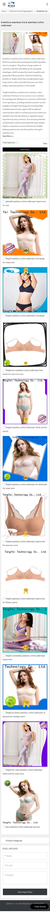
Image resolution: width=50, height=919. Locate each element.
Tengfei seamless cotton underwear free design (25, 315)
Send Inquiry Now (25, 892)
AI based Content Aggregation (21, 11)
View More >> (8, 136)
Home (4, 11)
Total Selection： (9, 142)
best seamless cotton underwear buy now (23, 826)
